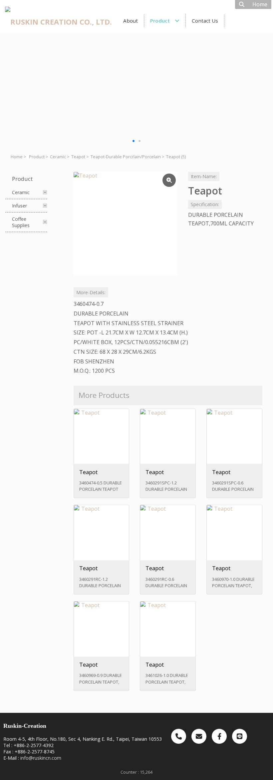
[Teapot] (125, 224)
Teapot (78, 157)
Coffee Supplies (21, 222)
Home (17, 157)
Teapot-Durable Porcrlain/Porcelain (126, 157)
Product (37, 157)
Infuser (19, 205)
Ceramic (58, 157)
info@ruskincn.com (40, 758)
